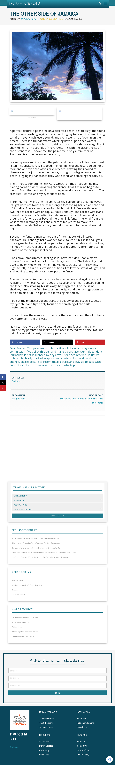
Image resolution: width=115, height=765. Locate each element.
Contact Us (82, 745)
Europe (15, 590)
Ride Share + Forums (21, 622)
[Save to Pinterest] (3, 388)
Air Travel (81, 718)
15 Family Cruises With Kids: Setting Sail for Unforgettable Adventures (41, 557)
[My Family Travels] (19, 720)
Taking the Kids (18, 627)
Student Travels (46, 727)
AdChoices (14, 747)
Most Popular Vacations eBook (25, 632)
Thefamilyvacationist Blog (23, 636)
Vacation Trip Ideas (24, 509)
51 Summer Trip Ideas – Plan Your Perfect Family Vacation (35, 538)
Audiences (19, 500)
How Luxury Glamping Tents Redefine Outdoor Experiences (36, 543)
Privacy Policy (83, 754)
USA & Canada (18, 580)
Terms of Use (83, 750)
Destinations (20, 505)
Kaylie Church (29, 18)
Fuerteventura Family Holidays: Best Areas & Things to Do (36, 548)
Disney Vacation (46, 745)
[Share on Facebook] (3, 377)
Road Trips (44, 754)
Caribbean (16, 381)
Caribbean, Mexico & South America (27, 585)
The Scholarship (46, 723)
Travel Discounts (46, 718)
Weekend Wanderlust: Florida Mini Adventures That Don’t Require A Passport (44, 552)
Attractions (20, 496)
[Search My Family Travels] (100, 4)
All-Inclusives (44, 741)
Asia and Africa (18, 594)
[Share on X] (3, 382)
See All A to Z (57, 515)
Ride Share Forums (85, 723)
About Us (81, 741)
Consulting (44, 750)
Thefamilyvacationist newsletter (25, 617)
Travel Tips (82, 727)
